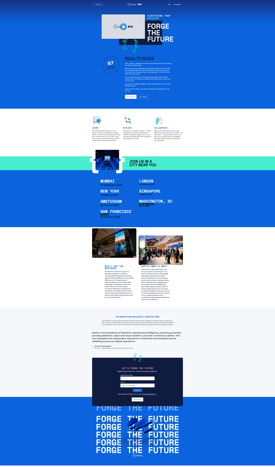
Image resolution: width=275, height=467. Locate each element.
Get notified (143, 97)
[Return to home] (134, 4)
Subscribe (137, 390)
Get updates (177, 4)
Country (122, 382)
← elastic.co (98, 4)
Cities (169, 4)
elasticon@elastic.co (149, 394)
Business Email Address (126, 375)
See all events (131, 97)
